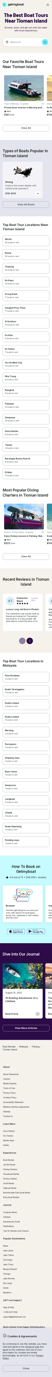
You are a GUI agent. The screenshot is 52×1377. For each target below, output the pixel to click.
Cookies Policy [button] (9, 1097)
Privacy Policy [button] (9, 1093)
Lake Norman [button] (9, 1278)
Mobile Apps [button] (8, 1140)
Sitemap (6, 1111)
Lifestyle (7, 1217)
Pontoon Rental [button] (10, 1179)
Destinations (8, 1226)
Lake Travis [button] (8, 1264)
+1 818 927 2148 (10, 1312)
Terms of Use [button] (32, 1346)
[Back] (22, 641)
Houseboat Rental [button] (11, 1174)
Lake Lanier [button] (8, 1250)
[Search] (45, 42)
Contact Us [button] (8, 1116)
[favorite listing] (43, 104)
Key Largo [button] (7, 1283)
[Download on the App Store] (16, 932)
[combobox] (21, 42)
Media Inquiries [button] (10, 1083)
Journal (7, 1205)
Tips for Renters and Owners (16, 1231)
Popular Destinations (14, 1238)
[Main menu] (47, 4)
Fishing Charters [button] (10, 1169)
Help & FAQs (8, 1307)
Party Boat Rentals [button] (11, 1197)
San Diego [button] (7, 1260)
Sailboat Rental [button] (9, 1188)
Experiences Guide (11, 1221)
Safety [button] (6, 1145)
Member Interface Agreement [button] (16, 1107)
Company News (10, 1212)
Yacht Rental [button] (8, 1183)
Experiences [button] (9, 1152)
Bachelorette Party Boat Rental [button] (16, 1192)
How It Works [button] (9, 1131)
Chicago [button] (7, 1274)
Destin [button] (6, 1288)
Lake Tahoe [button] (8, 1255)
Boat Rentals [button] (8, 1160)
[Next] (30, 641)
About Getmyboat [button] (11, 1074)
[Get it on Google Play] (36, 932)
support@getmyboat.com (14, 1317)
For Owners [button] (8, 1136)
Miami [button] (5, 1246)
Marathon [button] (7, 1292)
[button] (24, 88)
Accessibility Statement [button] (13, 1102)
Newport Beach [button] (10, 1269)
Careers (6, 1079)
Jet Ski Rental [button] (9, 1165)
